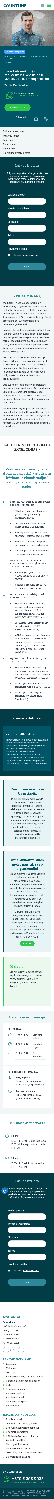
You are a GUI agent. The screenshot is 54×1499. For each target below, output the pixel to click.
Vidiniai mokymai (15, 1397)
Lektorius (9, 140)
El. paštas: (14, 221)
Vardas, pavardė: (16, 194)
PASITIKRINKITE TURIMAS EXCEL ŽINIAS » (27, 447)
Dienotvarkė (10, 148)
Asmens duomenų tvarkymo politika (25, 1376)
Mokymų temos (12, 135)
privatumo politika (30, 255)
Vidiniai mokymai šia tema (17, 153)
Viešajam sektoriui (15, 1393)
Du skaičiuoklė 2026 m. (18, 1456)
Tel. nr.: (12, 235)
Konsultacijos (13, 1405)
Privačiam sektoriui (16, 1389)
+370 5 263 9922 (11, 1343)
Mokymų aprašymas (14, 131)
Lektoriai (10, 1372)
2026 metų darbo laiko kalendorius (24, 1452)
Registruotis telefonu (24, 93)
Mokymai (11, 1368)
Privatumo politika (18, 248)
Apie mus (11, 1364)
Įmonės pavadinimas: (19, 208)
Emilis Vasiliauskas (16, 85)
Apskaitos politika (15, 1440)
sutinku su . (25, 255)
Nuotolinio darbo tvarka (18, 1448)
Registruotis (17, 107)
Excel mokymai (14, 1419)
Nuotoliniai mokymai (16, 1401)
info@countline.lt (11, 1339)
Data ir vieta (10, 144)
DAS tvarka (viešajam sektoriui (22, 1436)
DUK (8, 1385)
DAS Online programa (17, 1432)
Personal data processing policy (23, 1380)
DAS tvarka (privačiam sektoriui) (22, 1427)
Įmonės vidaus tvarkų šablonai (22, 1423)
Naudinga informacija (17, 1444)
